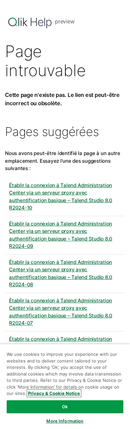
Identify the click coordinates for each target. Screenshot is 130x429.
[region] (65, 386)
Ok (65, 406)
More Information (64, 421)
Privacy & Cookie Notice (54, 393)
